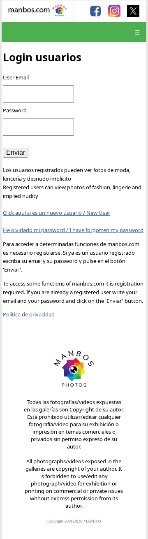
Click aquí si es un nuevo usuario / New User (56, 212)
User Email (16, 77)
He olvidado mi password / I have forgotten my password (73, 230)
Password (15, 110)
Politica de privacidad (29, 314)
